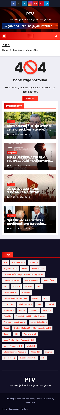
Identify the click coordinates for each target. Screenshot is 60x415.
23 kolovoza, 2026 (20, 134)
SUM (17, 334)
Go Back (30, 98)
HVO (46, 298)
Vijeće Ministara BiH (13, 346)
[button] (56, 36)
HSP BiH (35, 298)
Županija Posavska (28, 358)
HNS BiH (28, 286)
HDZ (6, 286)
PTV (30, 14)
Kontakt (24, 409)
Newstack (47, 399)
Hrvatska (26, 292)
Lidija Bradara (25, 304)
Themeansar (29, 402)
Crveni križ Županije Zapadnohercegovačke (23, 274)
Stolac (6, 334)
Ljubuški (50, 304)
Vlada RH (31, 346)
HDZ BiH (16, 286)
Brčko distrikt (38, 268)
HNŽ (39, 286)
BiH (5, 262)
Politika (11, 215)
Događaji (12, 153)
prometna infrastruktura (14, 322)
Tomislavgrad (30, 334)
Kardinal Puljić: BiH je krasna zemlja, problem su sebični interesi (29, 129)
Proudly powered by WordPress (20, 399)
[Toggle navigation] (30, 36)
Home (5, 50)
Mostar (22, 310)
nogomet (34, 310)
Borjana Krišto (18, 262)
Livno (39, 304)
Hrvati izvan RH (10, 292)
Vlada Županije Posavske (15, 352)
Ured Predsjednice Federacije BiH (19, 340)
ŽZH (43, 358)
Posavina (47, 310)
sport (6, 328)
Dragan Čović (49, 280)
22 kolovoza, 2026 (20, 229)
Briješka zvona (10, 268)
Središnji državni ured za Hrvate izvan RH (32, 328)
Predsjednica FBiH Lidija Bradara (30, 316)
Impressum (14, 409)
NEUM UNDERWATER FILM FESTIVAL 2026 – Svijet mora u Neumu (30, 161)
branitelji (34, 262)
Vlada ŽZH (35, 352)
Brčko (24, 268)
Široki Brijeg (9, 358)
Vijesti (11, 121)
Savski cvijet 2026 (38, 322)
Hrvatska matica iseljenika (15, 298)
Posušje (7, 316)
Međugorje (9, 310)
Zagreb (48, 352)
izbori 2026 (9, 304)
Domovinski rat (31, 280)
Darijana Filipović (11, 280)
